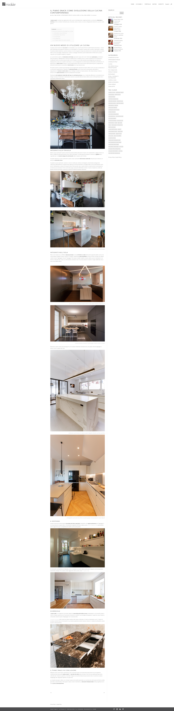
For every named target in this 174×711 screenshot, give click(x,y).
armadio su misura (111, 92)
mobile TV (119, 129)
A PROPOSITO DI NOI (113, 57)
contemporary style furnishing (113, 109)
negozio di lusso (119, 133)
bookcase (116, 105)
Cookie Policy (118, 157)
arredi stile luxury (120, 101)
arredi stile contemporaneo (113, 98)
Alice (53, 15)
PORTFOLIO (148, 4)
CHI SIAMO (139, 4)
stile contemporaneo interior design (114, 142)
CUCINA (74, 15)
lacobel (115, 122)
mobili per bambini (111, 133)
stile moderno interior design (113, 146)
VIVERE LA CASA (79, 15)
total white (121, 146)
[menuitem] (167, 6)
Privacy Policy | (53, 704)
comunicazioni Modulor (112, 107)
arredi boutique (111, 94)
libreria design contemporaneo (117, 124)
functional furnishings (112, 120)
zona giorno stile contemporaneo (114, 148)
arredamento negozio (119, 92)
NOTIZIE (154, 4)
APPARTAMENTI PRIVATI (66, 15)
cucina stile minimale (119, 116)
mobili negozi (120, 131)
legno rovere (120, 122)
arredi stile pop (111, 105)
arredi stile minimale (112, 103)
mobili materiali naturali (112, 131)
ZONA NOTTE (111, 86)
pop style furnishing (112, 137)
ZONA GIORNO (87, 15)
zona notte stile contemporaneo (114, 153)
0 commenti (93, 15)
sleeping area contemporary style (114, 140)
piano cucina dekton (117, 135)
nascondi (59, 29)
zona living (120, 150)
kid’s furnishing (111, 122)
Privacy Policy (111, 157)
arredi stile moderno (119, 103)
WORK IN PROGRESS (113, 82)
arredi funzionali (118, 94)
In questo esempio (54, 619)
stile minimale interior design (113, 144)
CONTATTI (161, 4)
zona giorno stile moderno (113, 150)
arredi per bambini (111, 96)
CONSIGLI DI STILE (112, 61)
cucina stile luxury (111, 116)
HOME (132, 4)
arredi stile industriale (112, 101)
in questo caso (85, 570)
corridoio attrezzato (112, 111)
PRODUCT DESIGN (112, 72)
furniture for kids (120, 120)
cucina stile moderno (112, 118)
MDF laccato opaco (112, 127)
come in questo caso (92, 525)
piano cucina (110, 135)
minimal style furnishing (112, 129)
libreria (109, 124)
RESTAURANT (111, 74)
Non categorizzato (112, 70)
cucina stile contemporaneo (113, 114)
